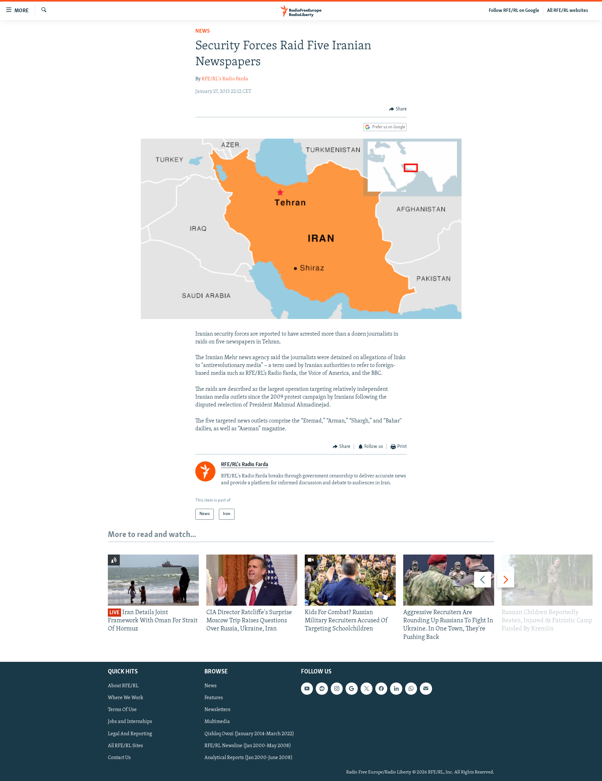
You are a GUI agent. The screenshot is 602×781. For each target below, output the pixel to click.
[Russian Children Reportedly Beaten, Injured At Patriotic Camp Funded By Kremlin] (547, 580)
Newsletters (217, 709)
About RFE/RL (123, 685)
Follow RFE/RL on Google (514, 10)
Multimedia (217, 721)
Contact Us (119, 757)
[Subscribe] (426, 688)
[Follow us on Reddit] (322, 688)
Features (213, 697)
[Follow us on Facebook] (381, 688)
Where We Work (125, 697)
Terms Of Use (122, 709)
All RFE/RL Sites (125, 745)
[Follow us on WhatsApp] (411, 688)
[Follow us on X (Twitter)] (366, 688)
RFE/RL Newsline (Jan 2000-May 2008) (247, 745)
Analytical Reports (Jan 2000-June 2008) (248, 757)
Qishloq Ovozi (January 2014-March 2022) (249, 733)
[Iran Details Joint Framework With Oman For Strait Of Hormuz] (153, 580)
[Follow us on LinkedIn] (396, 688)
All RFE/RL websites (567, 10)
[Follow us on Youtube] (307, 688)
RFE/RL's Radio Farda (225, 79)
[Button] (398, 109)
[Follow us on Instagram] (337, 688)
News (202, 31)
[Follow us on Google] (351, 688)
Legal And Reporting (130, 733)
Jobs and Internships (130, 721)
